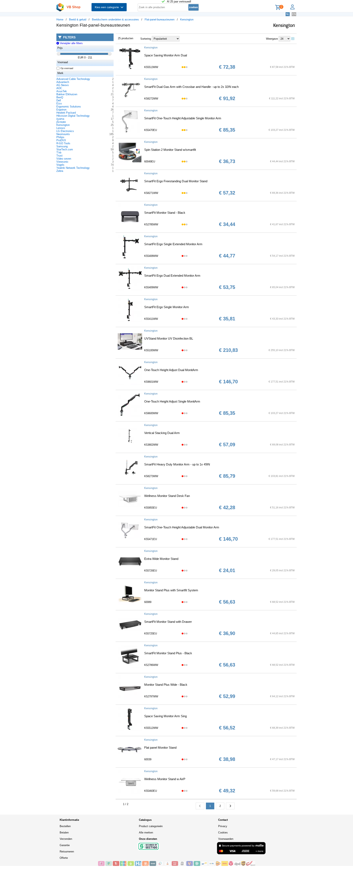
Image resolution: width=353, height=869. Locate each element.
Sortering (145, 38)
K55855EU (150, 507)
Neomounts (63, 134)
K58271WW (151, 193)
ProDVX (61, 140)
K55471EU (150, 539)
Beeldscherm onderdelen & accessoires (115, 19)
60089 (147, 602)
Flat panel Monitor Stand (160, 747)
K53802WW (151, 444)
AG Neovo (62, 85)
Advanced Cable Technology (73, 79)
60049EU (149, 161)
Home (59, 19)
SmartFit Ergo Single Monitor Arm (166, 307)
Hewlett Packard (66, 112)
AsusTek (61, 91)
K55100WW (151, 350)
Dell (58, 100)
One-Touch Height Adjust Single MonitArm (172, 401)
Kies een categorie (108, 7)
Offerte (64, 857)
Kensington (186, 19)
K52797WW (151, 696)
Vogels (60, 164)
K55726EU (150, 570)
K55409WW (151, 287)
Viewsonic (62, 161)
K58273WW (151, 476)
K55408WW (151, 255)
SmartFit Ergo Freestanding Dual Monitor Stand (175, 181)
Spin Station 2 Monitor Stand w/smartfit (170, 149)
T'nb (58, 152)
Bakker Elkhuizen (66, 94)
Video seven (63, 158)
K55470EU (150, 130)
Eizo (59, 103)
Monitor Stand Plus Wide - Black (165, 684)
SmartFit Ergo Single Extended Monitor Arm (173, 244)
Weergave (272, 38)
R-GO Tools (63, 143)
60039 (147, 759)
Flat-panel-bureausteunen (159, 19)
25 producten (125, 38)
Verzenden (66, 838)
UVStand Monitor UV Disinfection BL (168, 338)
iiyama (60, 118)
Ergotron (61, 109)
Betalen (64, 832)
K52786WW (151, 665)
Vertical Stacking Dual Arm (162, 433)
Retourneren (67, 851)
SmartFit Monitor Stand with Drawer (168, 621)
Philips (60, 137)
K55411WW (151, 318)
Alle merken (146, 832)
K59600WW (151, 413)
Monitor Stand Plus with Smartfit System (171, 590)
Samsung (62, 146)
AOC (59, 88)
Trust (59, 155)
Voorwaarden (225, 838)
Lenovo (60, 128)
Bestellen (65, 826)
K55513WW (151, 67)
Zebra (59, 170)
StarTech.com (64, 149)
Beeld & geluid (77, 19)
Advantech (62, 82)
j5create (61, 121)
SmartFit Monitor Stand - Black (164, 212)
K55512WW (151, 727)
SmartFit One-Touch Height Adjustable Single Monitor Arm (182, 118)
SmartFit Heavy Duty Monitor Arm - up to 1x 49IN (177, 464)
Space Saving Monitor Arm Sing (165, 716)
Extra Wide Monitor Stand (161, 558)
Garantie (65, 845)
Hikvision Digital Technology (73, 115)
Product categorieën (151, 826)
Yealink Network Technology (73, 167)
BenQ (59, 97)
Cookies (223, 832)
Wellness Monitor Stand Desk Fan (167, 496)
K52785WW (151, 224)
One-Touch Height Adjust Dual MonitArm (171, 370)
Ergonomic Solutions (68, 106)
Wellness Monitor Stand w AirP (164, 779)
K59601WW (151, 381)
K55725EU (150, 633)
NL (287, 14)
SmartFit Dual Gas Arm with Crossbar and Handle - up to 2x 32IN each (191, 86)
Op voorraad (66, 68)
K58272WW (151, 98)
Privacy (222, 826)
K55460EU (150, 790)
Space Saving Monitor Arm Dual (165, 55)
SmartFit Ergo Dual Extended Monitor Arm (172, 275)
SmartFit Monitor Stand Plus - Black (168, 653)
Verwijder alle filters (71, 43)
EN (294, 14)
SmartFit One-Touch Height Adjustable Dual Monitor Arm (181, 527)
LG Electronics (65, 131)
